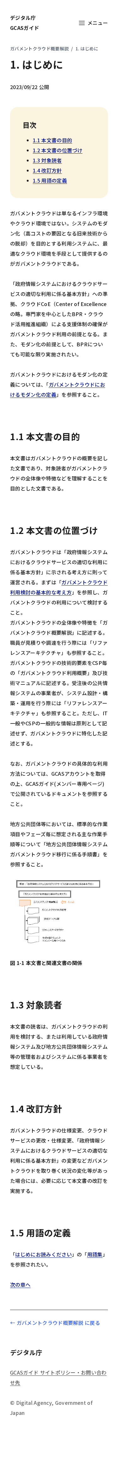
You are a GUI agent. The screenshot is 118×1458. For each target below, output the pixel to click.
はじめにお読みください (43, 1254)
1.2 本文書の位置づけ (57, 150)
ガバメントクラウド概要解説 (39, 48)
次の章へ (20, 1284)
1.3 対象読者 (47, 160)
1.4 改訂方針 (47, 170)
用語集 (95, 1254)
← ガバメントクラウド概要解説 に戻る (55, 1322)
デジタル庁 (55, 1352)
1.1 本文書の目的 (52, 140)
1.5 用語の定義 (50, 180)
